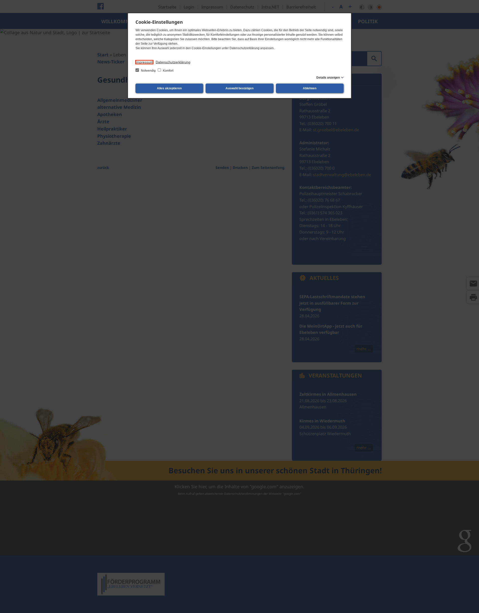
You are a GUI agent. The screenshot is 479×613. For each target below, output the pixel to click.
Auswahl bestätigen (239, 88)
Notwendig (148, 70)
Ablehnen (309, 88)
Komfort (167, 70)
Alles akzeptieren (169, 88)
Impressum (144, 62)
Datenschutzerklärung (173, 62)
